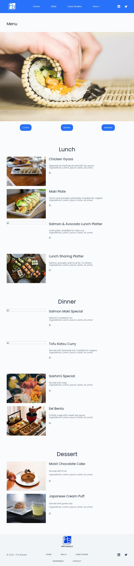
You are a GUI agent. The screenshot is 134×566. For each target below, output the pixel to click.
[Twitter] (126, 6)
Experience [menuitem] (58, 561)
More (96, 6)
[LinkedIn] (119, 6)
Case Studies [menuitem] (75, 6)
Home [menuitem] (36, 6)
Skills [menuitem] (53, 6)
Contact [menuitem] (77, 561)
